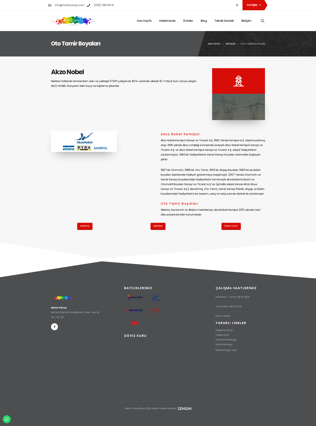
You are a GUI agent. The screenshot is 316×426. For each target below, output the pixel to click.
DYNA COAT (231, 226)
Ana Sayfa (144, 21)
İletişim (252, 5)
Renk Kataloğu (224, 344)
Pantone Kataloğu (226, 339)
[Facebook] (237, 5)
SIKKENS (158, 226)
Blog (204, 21)
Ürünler (188, 21)
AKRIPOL (85, 226)
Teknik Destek (224, 21)
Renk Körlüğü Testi (226, 350)
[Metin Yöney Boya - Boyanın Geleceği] (73, 21)
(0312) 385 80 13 (104, 5)
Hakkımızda (167, 21)
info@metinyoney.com (69, 5)
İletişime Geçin (224, 330)
